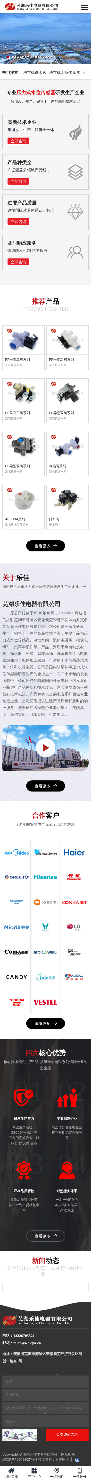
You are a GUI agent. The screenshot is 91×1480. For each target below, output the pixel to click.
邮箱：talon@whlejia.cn (21, 1343)
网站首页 (11, 1473)
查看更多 (42, 545)
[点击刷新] (19, 1435)
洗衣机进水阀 (34, 72)
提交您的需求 (67, 1434)
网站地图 (68, 1454)
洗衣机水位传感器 (64, 72)
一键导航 (57, 1473)
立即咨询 (18, 141)
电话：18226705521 (18, 1336)
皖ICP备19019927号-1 (19, 1459)
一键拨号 (79, 1473)
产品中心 (34, 1473)
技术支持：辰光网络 (53, 1459)
